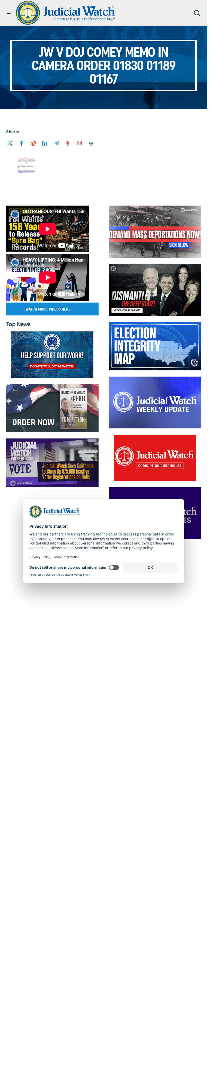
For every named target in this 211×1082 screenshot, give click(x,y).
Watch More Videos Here (48, 309)
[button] (9, 13)
